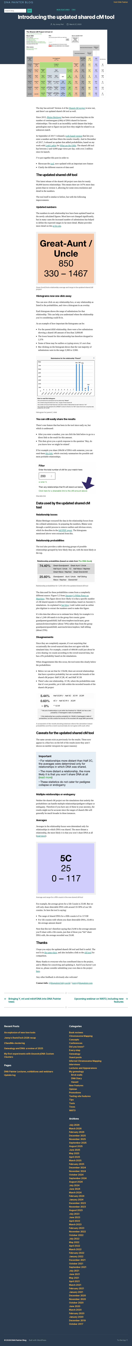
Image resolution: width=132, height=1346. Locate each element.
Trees (72, 1107)
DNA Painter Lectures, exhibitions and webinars (28, 1071)
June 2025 (74, 1150)
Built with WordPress (37, 1340)
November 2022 (77, 1231)
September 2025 (78, 1142)
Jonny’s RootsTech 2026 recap (20, 1037)
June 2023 (74, 1217)
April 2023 (74, 1221)
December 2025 (77, 1135)
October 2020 (76, 1302)
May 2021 (74, 1278)
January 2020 (76, 1317)
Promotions (75, 1092)
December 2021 (77, 1260)
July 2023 (74, 1214)
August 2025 (76, 1146)
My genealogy (76, 1071)
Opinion (73, 1089)
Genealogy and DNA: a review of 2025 (23, 1048)
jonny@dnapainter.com (82, 983)
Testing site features (80, 1096)
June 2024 (74, 1189)
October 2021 (76, 1263)
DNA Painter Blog (18, 2)
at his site (57, 226)
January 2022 (76, 1256)
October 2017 (76, 1324)
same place (52, 952)
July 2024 (74, 1185)
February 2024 (76, 1196)
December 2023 (77, 1203)
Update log (9, 1075)
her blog (65, 605)
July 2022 (74, 1238)
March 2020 (75, 1309)
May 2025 (74, 1153)
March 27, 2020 (75, 24)
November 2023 (77, 1206)
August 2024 (76, 1182)
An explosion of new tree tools (19, 1032)
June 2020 (74, 1306)
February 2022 (76, 1253)
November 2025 (77, 1139)
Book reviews (76, 1032)
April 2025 (74, 1157)
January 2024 (76, 1199)
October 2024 (76, 1174)
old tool (87, 952)
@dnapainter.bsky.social (59, 983)
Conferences (75, 1043)
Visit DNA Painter (121, 2)
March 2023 (75, 1224)
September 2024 (78, 1178)
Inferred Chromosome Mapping (85, 1061)
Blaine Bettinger (54, 117)
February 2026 (76, 1132)
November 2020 (77, 1299)
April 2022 (74, 1246)
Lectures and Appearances (83, 1068)
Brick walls (76, 1075)
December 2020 (77, 1295)
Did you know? (76, 1046)
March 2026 (75, 1128)
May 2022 (74, 1242)
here (38, 971)
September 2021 (77, 1267)
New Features (63, 10)
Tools (72, 1103)
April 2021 (74, 1281)
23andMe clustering (14, 1043)
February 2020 (76, 1313)
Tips (73, 10)
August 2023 (76, 1210)
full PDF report (65, 530)
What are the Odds (68, 145)
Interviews (74, 1064)
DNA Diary (76, 1078)
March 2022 (75, 1249)
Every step (74, 1050)
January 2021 (76, 1292)
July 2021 (74, 1270)
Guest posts (75, 1057)
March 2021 (75, 1285)
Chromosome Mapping (81, 1036)
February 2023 (76, 1228)
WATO (72, 1110)
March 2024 (75, 1192)
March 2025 (75, 1160)
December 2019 (77, 1320)
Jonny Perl (60, 24)
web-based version (74, 136)
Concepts (74, 1039)
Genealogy (74, 1054)
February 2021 (76, 1288)
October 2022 (76, 1235)
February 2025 (76, 1164)
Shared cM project (77, 108)
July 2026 (74, 1125)
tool (52, 163)
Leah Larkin (51, 145)
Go (29, 11)
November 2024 (77, 1171)
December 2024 (77, 1167)
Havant (74, 1082)
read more (41, 836)
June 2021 (74, 1274)
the (45, 952)
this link (49, 453)
